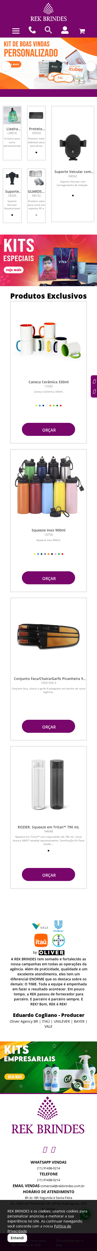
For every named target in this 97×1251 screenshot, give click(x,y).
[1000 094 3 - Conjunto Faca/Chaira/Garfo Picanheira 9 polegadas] (48, 636)
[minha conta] (65, 30)
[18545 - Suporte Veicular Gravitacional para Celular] (12, 178)
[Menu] (16, 31)
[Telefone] (32, 30)
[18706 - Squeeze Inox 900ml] (48, 487)
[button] (6, 66)
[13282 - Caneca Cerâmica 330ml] (48, 339)
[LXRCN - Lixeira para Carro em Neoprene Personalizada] (12, 115)
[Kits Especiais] (48, 260)
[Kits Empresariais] (48, 1067)
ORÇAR (48, 430)
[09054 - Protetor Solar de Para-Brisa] (36, 115)
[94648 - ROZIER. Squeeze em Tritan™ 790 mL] (48, 784)
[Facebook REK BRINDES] (52, 1149)
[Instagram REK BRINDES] (44, 1149)
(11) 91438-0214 (48, 1168)
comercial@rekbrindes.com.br (62, 1186)
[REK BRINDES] (48, 12)
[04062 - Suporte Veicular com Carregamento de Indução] (73, 146)
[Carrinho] (81, 30)
